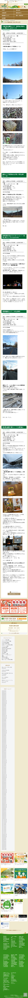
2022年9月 (4, 749)
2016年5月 (4, 842)
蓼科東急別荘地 (5, 963)
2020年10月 (4, 777)
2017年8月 (4, 824)
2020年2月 (4, 787)
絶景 (11, 939)
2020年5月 (4, 783)
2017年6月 (4, 826)
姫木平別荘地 (21, 937)
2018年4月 (4, 814)
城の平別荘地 (5, 961)
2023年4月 (4, 740)
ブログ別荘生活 (6, 20)
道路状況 (3, 657)
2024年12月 (4, 715)
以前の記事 (4, 849)
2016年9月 (4, 838)
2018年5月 (4, 813)
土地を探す (5, 940)
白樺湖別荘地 (13, 961)
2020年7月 (4, 781)
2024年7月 (4, 721)
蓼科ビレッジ (21, 947)
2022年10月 (4, 747)
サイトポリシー (13, 979)
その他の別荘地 (5, 966)
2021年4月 (4, 770)
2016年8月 (4, 839)
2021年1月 (4, 773)
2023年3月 (4, 741)
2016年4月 (4, 844)
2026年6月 (4, 693)
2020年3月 (4, 786)
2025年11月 (4, 702)
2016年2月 (4, 846)
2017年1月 (4, 833)
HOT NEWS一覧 (13, 972)
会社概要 (10, 930)
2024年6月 (4, 723)
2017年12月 (4, 819)
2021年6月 (4, 767)
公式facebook (5, 988)
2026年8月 (4, 690)
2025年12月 (4, 700)
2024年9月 (4, 719)
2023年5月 (4, 739)
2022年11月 (4, 746)
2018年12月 (4, 804)
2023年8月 (4, 735)
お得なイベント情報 (6, 644)
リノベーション (13, 938)
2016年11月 (4, 835)
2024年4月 (4, 725)
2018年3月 (4, 815)
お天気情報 (4, 642)
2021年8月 (4, 765)
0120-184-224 (14, 626)
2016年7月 (4, 840)
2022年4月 (4, 755)
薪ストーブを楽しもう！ (7, 654)
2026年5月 (4, 694)
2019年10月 (4, 792)
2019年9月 (4, 793)
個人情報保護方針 (14, 930)
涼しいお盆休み (5, 678)
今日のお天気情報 (5, 671)
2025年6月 (4, 708)
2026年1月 (4, 699)
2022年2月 (4, 757)
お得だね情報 (4, 643)
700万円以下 (5, 944)
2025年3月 (4, 711)
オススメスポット (5, 641)
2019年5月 (4, 798)
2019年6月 (4, 797)
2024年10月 (4, 718)
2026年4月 (4, 695)
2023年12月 (4, 730)
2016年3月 (4, 845)
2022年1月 (4, 758)
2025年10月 (4, 703)
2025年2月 (4, 713)
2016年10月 (4, 836)
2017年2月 (4, 831)
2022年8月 (4, 750)
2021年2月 (4, 772)
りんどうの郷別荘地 (22, 939)
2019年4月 (4, 799)
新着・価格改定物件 (6, 939)
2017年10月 (4, 821)
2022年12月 (4, 745)
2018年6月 (4, 812)
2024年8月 (4, 720)
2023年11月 (4, 731)
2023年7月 (4, 736)
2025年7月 (4, 707)
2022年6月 (4, 752)
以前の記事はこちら (14, 594)
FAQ (16, 1)
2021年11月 (4, 761)
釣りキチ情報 (4, 658)
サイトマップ (10, 2)
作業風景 (3, 647)
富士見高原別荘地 (6, 962)
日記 (3, 652)
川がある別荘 (13, 940)
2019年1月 (4, 803)
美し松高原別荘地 (21, 938)
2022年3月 (4, 756)
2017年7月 (4, 825)
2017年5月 (4, 828)
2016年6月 (4, 841)
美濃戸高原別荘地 (6, 954)
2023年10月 (4, 732)
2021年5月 (4, 768)
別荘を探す (5, 937)
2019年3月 (4, 800)
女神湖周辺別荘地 (13, 963)
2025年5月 (4, 709)
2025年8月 (4, 705)
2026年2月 (4, 698)
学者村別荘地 (5, 964)
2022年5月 (4, 754)
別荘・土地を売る (6, 941)
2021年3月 (4, 771)
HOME (7, 930)
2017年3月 (4, 830)
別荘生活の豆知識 (5, 648)
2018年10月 (4, 807)
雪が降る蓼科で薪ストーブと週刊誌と (13, 427)
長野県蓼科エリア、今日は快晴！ (11, 311)
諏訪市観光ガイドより (8, 289)
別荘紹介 (3, 649)
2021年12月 (4, 760)
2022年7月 (4, 751)
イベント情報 (4, 639)
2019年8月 (4, 794)
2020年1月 (4, 788)
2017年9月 (4, 823)
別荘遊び (3, 651)
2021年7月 (4, 766)
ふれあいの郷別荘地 (14, 962)
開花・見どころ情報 (6, 659)
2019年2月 (4, 802)
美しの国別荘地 (5, 965)
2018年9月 (4, 808)
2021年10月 (4, 762)
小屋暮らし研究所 (6, 981)
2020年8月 (4, 779)
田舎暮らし (4, 653)
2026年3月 (4, 697)
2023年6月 (4, 737)
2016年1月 (4, 847)
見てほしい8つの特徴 (11, 1)
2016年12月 (4, 834)
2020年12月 (4, 775)
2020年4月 (4, 784)
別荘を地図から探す (6, 938)
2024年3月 (4, 726)
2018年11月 (4, 805)
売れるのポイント (6, 980)
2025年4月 (4, 710)
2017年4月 (4, 829)
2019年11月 (4, 791)
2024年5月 (4, 724)
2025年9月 (4, 704)
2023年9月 (4, 734)
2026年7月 (4, 692)
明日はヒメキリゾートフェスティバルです (7, 681)
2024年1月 (4, 729)
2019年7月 (4, 796)
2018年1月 (4, 818)
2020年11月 (4, 776)
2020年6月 (4, 782)
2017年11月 (4, 820)
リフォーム (4, 646)
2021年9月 (4, 763)
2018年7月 (4, 810)
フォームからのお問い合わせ (14, 633)
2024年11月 (4, 716)
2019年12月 (4, 789)
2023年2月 (4, 742)
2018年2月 (4, 817)
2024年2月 (4, 728)
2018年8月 (4, 809)
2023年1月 (4, 744)
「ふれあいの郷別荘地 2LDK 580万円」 (13, 565)
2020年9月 (4, 778)
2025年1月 (4, 714)
